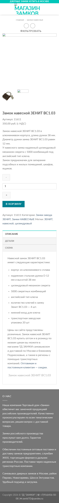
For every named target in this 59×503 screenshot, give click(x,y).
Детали (9, 241)
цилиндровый (23, 223)
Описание (11, 234)
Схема (9, 248)
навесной (8, 223)
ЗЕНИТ (48, 219)
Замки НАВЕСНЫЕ (35, 20)
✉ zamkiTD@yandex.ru (31, 498)
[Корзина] (55, 9)
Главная (20, 20)
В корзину (13, 204)
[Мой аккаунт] (49, 9)
